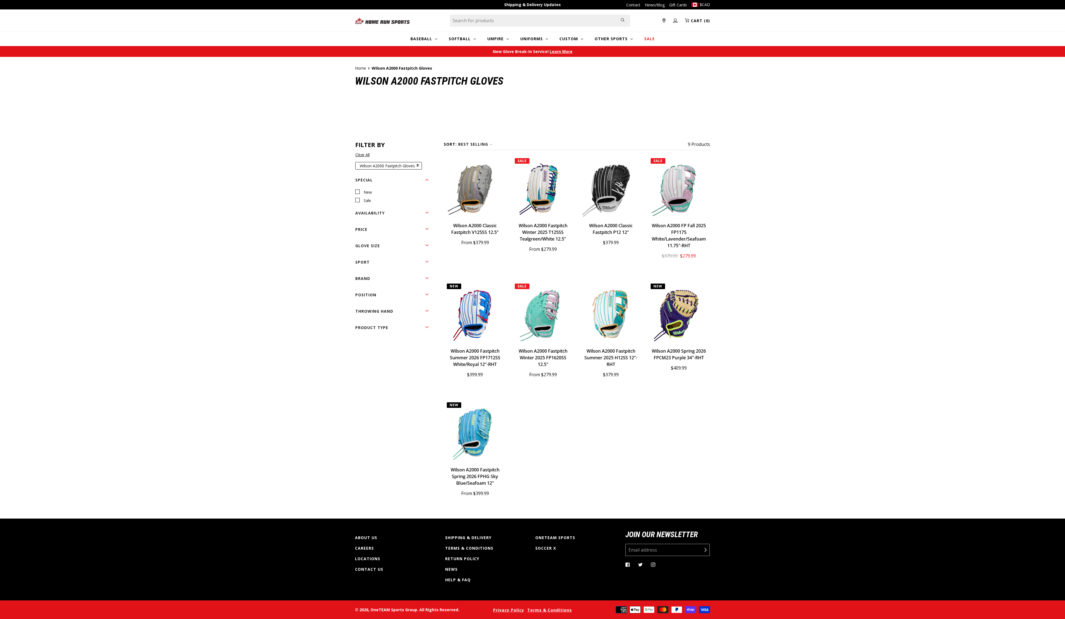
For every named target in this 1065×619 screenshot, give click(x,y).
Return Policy (462, 558)
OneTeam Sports (555, 537)
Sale (367, 200)
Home (360, 68)
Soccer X (545, 548)
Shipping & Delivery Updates (532, 4)
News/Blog (655, 4)
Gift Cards (678, 4)
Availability (370, 213)
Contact (633, 4)
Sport (362, 262)
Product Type (371, 327)
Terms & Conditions (469, 548)
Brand (362, 278)
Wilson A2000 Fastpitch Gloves (387, 165)
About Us (366, 537)
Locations (367, 558)
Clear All (362, 154)
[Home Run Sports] (382, 20)
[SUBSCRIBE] (701, 550)
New (368, 192)
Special (364, 180)
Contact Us (369, 569)
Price (361, 229)
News (451, 569)
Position (365, 294)
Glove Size (367, 245)
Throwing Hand (374, 311)
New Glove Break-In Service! (532, 51)
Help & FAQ (458, 579)
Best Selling (473, 144)
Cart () (699, 20)
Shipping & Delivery (468, 537)
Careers (364, 548)
